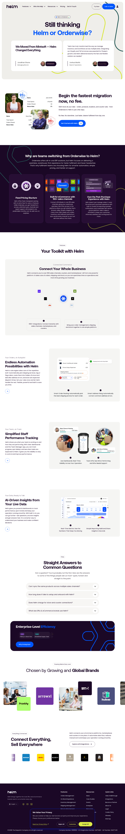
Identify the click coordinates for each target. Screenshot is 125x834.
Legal (107, 809)
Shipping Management (68, 806)
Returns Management (68, 809)
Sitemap (108, 819)
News (88, 796)
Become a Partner (111, 802)
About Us (108, 806)
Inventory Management (68, 802)
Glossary (108, 815)
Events (88, 802)
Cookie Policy (109, 812)
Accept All (85, 824)
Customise (72, 824)
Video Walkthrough (111, 796)
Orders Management (67, 796)
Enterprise (89, 806)
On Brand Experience (67, 799)
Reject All (61, 824)
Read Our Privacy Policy (40, 824)
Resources (89, 809)
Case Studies (90, 799)
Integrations (109, 799)
